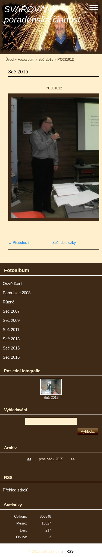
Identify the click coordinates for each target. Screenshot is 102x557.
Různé (8, 302)
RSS (70, 551)
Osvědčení (12, 283)
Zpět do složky (64, 243)
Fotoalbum (26, 59)
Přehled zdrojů (15, 490)
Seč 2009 (11, 320)
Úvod (9, 59)
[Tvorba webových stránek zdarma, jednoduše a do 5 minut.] (62, 552)
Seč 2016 (11, 357)
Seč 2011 (11, 330)
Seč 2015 (45, 59)
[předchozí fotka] (17, 157)
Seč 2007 (11, 311)
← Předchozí (18, 243)
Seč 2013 (11, 339)
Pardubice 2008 (16, 293)
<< (29, 459)
